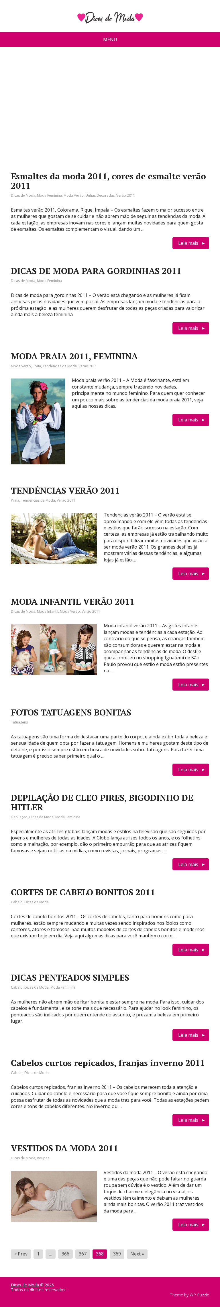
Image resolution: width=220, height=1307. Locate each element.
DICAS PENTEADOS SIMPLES (70, 977)
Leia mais (188, 243)
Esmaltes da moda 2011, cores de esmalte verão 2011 (108, 180)
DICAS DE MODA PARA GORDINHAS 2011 (96, 271)
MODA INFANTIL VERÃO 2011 (72, 601)
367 (83, 1254)
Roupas (43, 1158)
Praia (37, 366)
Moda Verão (74, 195)
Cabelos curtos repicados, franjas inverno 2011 (108, 1063)
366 (65, 1254)
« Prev (21, 1254)
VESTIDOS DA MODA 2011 (64, 1148)
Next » (137, 1254)
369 (117, 1254)
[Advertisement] (110, 104)
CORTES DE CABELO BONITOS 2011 (83, 892)
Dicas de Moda (23, 195)
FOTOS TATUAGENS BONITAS (71, 712)
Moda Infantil (47, 611)
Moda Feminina (49, 195)
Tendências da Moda (60, 366)
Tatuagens (19, 722)
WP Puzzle (199, 1295)
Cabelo (17, 902)
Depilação (19, 817)
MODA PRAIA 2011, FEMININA (74, 356)
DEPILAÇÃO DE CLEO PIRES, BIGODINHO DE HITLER (102, 802)
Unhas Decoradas (100, 195)
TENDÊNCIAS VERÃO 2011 (65, 490)
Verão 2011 (125, 195)
